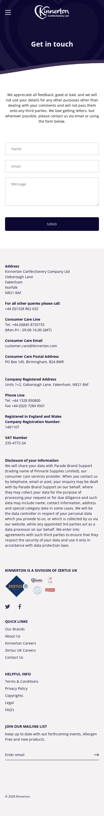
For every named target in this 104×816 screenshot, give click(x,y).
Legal (9, 702)
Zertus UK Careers (20, 650)
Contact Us (14, 657)
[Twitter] (7, 606)
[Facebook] (19, 606)
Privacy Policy (16, 688)
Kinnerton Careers (20, 643)
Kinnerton (23, 796)
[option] (52, 38)
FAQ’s (9, 709)
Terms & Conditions (21, 681)
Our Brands (15, 629)
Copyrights (14, 695)
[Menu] (8, 12)
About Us (12, 636)
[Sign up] (96, 754)
